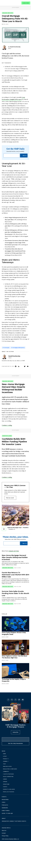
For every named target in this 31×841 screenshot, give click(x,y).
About (4, 818)
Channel (5, 761)
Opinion (5, 781)
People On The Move (8, 791)
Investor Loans (7, 435)
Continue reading (7, 425)
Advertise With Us (6, 827)
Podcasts (5, 805)
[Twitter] (25, 366)
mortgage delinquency (18, 347)
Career (5, 779)
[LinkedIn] (19, 366)
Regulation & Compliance (10, 768)
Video (3, 802)
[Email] (28, 366)
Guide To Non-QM (7, 813)
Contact (4, 833)
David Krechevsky (15, 46)
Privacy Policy (5, 835)
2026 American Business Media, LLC (10, 839)
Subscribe (26, 3)
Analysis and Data (7, 13)
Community (6, 771)
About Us (4, 830)
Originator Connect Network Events (14, 821)
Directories (5, 810)
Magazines (5, 799)
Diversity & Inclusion (9, 789)
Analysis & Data (7, 766)
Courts (5, 786)
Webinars (5, 807)
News (3, 751)
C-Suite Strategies (8, 774)
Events (4, 796)
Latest (5, 756)
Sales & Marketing (8, 776)
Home (4, 753)
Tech (4, 763)
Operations (6, 784)
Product (5, 758)
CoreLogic (6, 347)
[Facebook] (16, 366)
